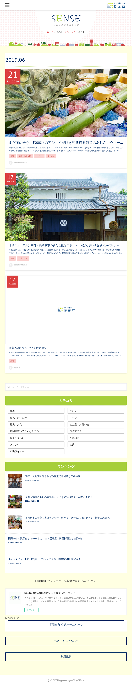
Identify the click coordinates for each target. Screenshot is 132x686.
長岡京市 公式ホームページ (66, 624)
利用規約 (66, 656)
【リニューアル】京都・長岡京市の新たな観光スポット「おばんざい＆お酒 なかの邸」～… (65, 245)
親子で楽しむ (17, 437)
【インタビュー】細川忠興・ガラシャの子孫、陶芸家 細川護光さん (44, 559)
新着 (12, 156)
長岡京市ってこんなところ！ (25, 431)
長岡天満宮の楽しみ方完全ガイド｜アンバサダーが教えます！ (58, 497)
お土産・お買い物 (79, 424)
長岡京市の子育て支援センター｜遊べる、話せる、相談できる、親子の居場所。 (68, 517)
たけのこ (74, 437)
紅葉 (72, 444)
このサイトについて (66, 641)
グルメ (73, 411)
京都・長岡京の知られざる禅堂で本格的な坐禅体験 (52, 476)
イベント (39, 156)
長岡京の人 (76, 431)
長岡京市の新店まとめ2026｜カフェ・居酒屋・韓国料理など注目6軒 (45, 538)
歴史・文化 (23, 258)
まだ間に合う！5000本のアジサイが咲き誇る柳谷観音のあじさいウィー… (66, 142)
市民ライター (17, 451)
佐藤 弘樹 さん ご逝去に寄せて (28, 348)
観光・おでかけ (25, 156)
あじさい (51, 156)
